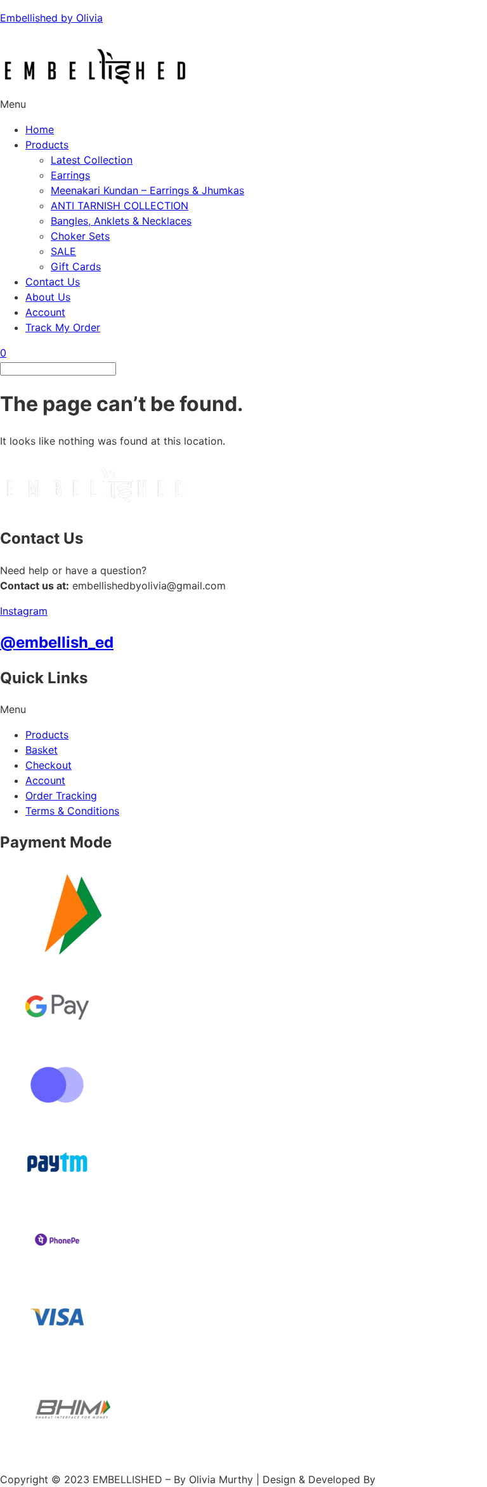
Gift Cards (76, 266)
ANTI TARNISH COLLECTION (119, 205)
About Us (47, 297)
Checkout (48, 765)
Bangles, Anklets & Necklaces (121, 220)
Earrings (70, 175)
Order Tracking (61, 795)
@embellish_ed (57, 642)
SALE (63, 251)
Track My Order (62, 327)
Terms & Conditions (72, 810)
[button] (243, 104)
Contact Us (52, 281)
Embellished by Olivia (51, 17)
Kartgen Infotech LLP (429, 1479)
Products (46, 144)
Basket (41, 750)
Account (45, 312)
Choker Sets (80, 236)
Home (39, 129)
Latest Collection (92, 160)
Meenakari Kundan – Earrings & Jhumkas (147, 190)
